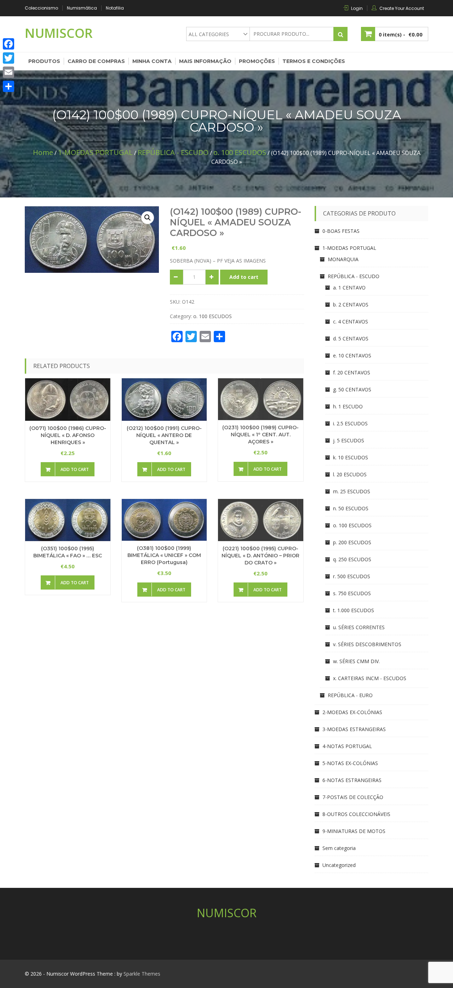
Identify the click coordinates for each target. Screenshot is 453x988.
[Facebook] (8, 44)
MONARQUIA (343, 259)
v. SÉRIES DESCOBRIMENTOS (367, 644)
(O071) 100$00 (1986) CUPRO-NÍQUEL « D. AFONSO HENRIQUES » (67, 435)
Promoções (257, 61)
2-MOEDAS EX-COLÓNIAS (352, 712)
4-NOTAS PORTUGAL (347, 746)
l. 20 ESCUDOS (350, 474)
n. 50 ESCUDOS (350, 508)
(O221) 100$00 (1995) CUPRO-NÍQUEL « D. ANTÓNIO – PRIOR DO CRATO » (260, 555)
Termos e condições (313, 61)
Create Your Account (401, 8)
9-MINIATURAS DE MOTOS (353, 831)
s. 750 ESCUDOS (352, 593)
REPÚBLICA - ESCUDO (173, 152)
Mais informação (205, 61)
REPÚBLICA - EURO (350, 695)
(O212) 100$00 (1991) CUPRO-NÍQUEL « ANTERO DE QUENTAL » (164, 435)
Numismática (82, 8)
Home (43, 152)
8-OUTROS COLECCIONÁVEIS (356, 814)
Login (357, 8)
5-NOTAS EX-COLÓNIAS (350, 763)
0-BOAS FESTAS (341, 231)
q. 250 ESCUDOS (352, 559)
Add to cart (243, 277)
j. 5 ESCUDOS (348, 440)
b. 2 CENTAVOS (350, 304)
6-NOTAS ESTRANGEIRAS (352, 780)
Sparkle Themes (142, 973)
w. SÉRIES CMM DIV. (356, 661)
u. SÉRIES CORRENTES (359, 627)
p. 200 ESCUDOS (352, 542)
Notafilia (115, 8)
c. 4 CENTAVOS (350, 321)
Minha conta (152, 61)
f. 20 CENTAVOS (351, 372)
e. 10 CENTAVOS (352, 355)
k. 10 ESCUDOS (350, 457)
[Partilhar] (8, 86)
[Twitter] (8, 58)
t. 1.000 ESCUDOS (353, 610)
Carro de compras (96, 61)
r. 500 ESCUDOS (351, 576)
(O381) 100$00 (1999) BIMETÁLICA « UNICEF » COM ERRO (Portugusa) (164, 555)
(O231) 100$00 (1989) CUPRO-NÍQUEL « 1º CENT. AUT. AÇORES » (260, 434)
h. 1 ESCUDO (348, 406)
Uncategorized (339, 865)
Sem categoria (339, 848)
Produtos (44, 61)
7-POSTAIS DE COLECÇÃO (352, 797)
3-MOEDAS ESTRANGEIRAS (354, 729)
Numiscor (59, 33)
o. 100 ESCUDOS (239, 152)
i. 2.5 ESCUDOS (350, 423)
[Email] (8, 72)
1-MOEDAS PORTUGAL (95, 152)
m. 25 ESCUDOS (351, 491)
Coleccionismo (41, 8)
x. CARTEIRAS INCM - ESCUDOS (369, 678)
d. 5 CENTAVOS (350, 338)
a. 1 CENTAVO (349, 287)
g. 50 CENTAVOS (352, 389)
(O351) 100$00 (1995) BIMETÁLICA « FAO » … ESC (67, 552)
